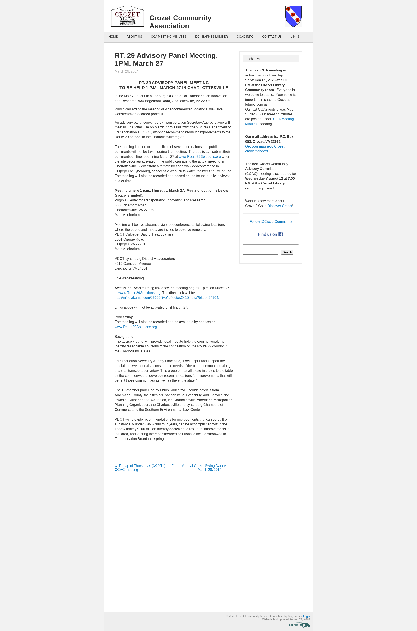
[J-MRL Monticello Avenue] (299, 626)
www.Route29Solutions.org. (136, 327)
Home (113, 36)
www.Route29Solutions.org (200, 156)
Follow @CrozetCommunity (271, 221)
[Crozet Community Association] (130, 17)
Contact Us (272, 36)
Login (306, 616)
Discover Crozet (279, 206)
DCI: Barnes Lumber (211, 36)
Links (295, 36)
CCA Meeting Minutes (168, 36)
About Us (134, 36)
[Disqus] (170, 544)
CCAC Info (245, 36)
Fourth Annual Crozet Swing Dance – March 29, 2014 (198, 468)
